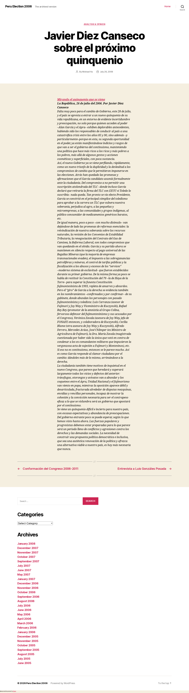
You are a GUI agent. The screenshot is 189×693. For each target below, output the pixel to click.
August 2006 (25, 601)
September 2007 (28, 561)
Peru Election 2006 (18, 6)
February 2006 (27, 627)
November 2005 (27, 641)
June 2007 (24, 570)
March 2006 (25, 623)
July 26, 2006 (106, 71)
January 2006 (26, 632)
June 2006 (24, 610)
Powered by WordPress (63, 683)
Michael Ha (87, 71)
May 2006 (23, 614)
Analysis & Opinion (94, 24)
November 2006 (27, 588)
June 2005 (24, 663)
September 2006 (28, 596)
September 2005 (28, 649)
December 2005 (27, 636)
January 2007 (26, 579)
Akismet (14, 691)
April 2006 (24, 618)
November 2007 (27, 552)
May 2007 (23, 574)
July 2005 (23, 658)
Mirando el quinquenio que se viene (81, 99)
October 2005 (26, 645)
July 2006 (23, 605)
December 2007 (27, 548)
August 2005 (25, 654)
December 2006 (27, 583)
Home (167, 6)
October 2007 (26, 556)
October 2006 (26, 592)
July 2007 (23, 565)
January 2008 (26, 543)
